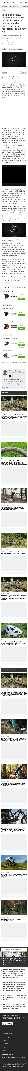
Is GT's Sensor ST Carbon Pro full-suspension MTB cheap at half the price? (14, 997)
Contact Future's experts (8, 1033)
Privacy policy (5, 1037)
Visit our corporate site (14, 1018)
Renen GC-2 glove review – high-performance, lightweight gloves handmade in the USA (14, 1006)
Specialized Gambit (14, 273)
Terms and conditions (7, 1030)
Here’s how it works (18, 49)
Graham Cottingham (8, 35)
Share (5, 72)
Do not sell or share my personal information (13, 1057)
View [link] (21, 298)
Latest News (5, 10)
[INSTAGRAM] (13, 376)
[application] (14, 174)
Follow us (24, 72)
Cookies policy (5, 1040)
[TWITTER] (10, 376)
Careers (4, 1047)
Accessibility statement (8, 1044)
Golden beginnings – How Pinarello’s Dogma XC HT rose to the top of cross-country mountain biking (14, 962)
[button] (2, 2)
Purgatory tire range (15, 221)
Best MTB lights (14, 6)
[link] (6, 296)
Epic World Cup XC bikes (14, 213)
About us (4, 1050)
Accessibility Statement (8, 1054)
